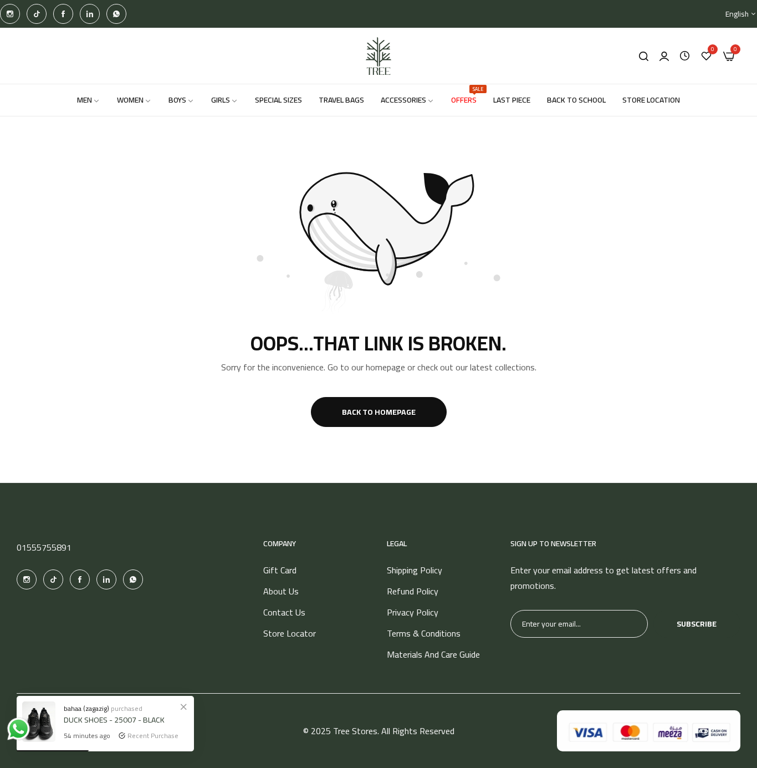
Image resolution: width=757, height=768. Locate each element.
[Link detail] (10, 14)
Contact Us (284, 612)
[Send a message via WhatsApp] (19, 729)
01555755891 (44, 547)
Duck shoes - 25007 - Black (114, 720)
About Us (281, 591)
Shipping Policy (414, 570)
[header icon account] (664, 56)
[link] (183, 706)
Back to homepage (379, 412)
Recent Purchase (152, 735)
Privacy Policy (412, 612)
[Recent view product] (684, 56)
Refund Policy (412, 591)
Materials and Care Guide (433, 654)
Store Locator (289, 633)
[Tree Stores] (378, 56)
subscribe (697, 624)
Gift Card (279, 570)
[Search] (643, 56)
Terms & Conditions (424, 633)
